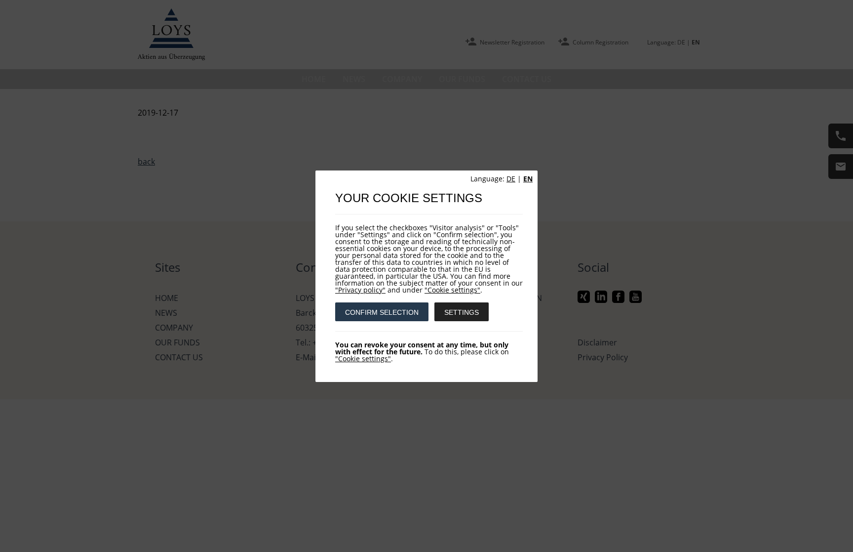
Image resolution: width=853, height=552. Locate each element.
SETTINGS (461, 312)
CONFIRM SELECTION (382, 312)
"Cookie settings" (452, 290)
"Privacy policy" (360, 290)
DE (510, 178)
